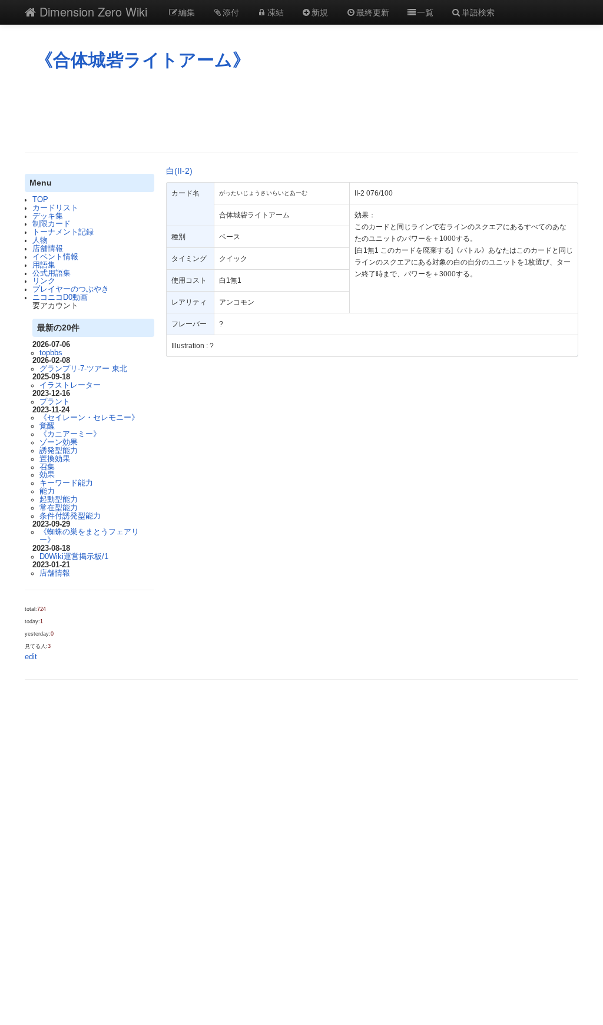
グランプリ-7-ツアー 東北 (83, 369)
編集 (186, 12)
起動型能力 (58, 499)
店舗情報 (47, 248)
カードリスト (55, 208)
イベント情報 (55, 257)
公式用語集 (51, 273)
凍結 (275, 12)
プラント (54, 402)
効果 (47, 475)
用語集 (43, 265)
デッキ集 (47, 216)
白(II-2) (179, 171)
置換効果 (54, 459)
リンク (43, 281)
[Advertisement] (301, 111)
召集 (47, 467)
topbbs (50, 353)
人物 (40, 240)
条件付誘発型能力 (70, 516)
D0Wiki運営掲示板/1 (73, 557)
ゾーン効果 (58, 442)
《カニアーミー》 (70, 434)
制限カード (51, 224)
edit (31, 657)
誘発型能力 (58, 451)
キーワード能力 (66, 483)
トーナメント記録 (63, 232)
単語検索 (478, 12)
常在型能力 (58, 508)
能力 (47, 491)
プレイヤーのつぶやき (70, 289)
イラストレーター (70, 385)
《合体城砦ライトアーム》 (142, 60)
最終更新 (372, 12)
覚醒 (47, 426)
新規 (320, 12)
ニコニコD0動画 (60, 297)
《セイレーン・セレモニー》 (89, 418)
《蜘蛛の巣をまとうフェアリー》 (89, 536)
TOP (40, 200)
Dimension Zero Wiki (91, 11)
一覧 (425, 12)
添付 (231, 12)
